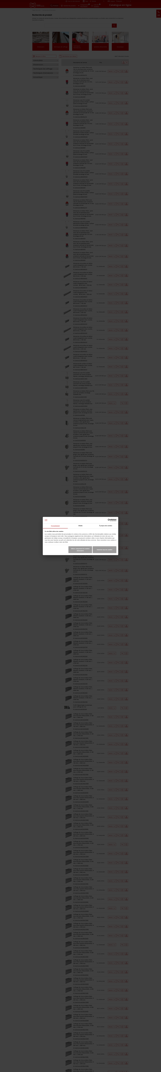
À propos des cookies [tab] (105, 525)
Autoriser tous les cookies (104, 549)
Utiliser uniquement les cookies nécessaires (80, 549)
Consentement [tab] (55, 526)
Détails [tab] (80, 525)
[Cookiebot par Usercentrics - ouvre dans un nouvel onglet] (109, 520)
